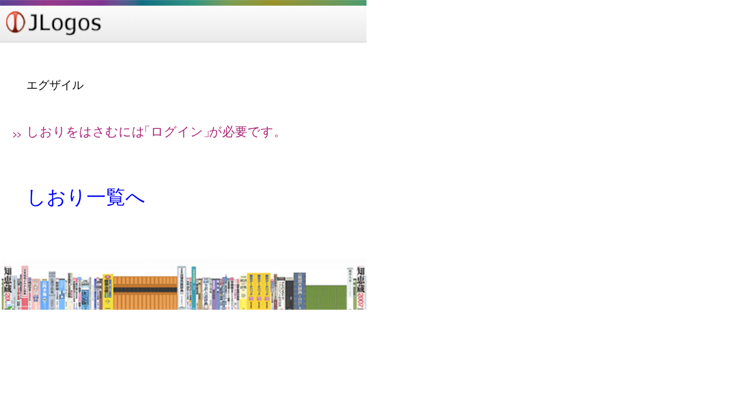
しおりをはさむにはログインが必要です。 (156, 131)
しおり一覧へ (85, 197)
